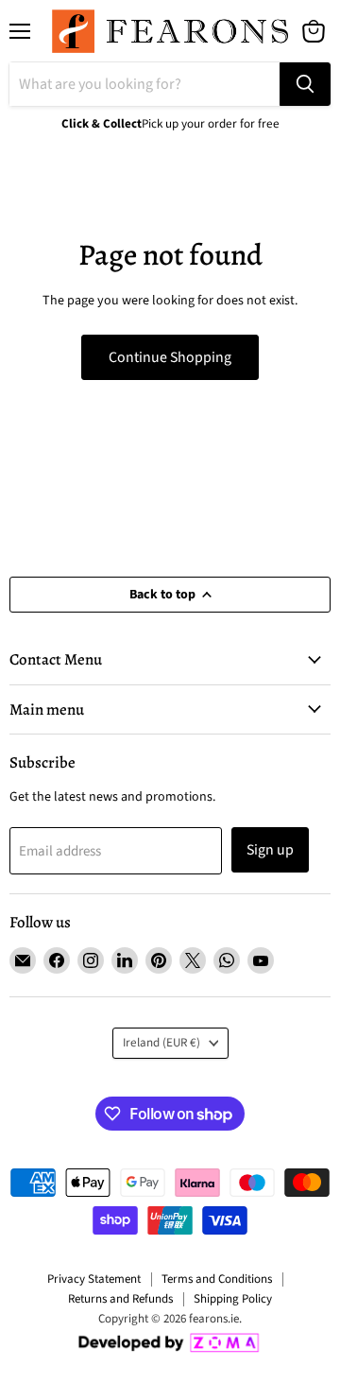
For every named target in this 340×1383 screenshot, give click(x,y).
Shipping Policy (233, 1298)
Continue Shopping (170, 357)
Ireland (161, 1042)
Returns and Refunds (120, 1298)
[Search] (305, 84)
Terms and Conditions (217, 1279)
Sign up (270, 849)
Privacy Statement (94, 1279)
